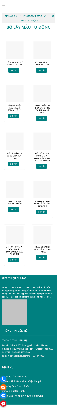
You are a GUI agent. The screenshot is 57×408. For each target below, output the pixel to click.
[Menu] (3, 4)
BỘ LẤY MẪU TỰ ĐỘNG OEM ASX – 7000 (15, 155)
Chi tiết (14, 70)
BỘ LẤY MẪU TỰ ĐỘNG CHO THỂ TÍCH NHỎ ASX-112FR (42, 109)
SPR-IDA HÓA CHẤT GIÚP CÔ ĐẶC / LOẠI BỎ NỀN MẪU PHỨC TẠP (15, 250)
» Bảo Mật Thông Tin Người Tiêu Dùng (22, 395)
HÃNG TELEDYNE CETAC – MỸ (34, 16)
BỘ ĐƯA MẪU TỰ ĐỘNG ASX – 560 (42, 63)
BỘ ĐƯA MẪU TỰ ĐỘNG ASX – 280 (14, 63)
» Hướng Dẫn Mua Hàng (14, 376)
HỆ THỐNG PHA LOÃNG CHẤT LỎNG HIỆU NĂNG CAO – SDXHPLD (42, 157)
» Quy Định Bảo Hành (13, 390)
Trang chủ (12, 16)
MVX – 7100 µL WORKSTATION (15, 202)
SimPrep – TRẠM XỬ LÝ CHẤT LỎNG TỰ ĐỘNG (42, 203)
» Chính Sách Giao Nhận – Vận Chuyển (22, 381)
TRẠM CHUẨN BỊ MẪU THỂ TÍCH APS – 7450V (42, 249)
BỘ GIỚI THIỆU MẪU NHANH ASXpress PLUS (14, 107)
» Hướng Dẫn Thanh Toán (15, 386)
